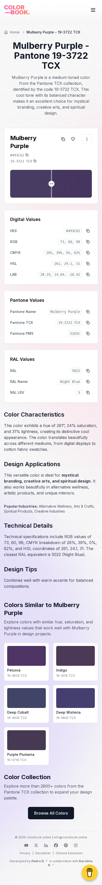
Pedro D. (38, 861)
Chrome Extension (69, 853)
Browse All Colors (51, 813)
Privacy (25, 853)
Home (15, 32)
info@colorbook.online (70, 837)
